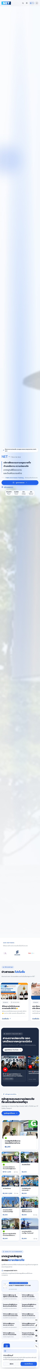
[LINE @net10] (36, 1341)
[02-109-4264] (36, 1346)
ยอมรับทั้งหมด (29, 1364)
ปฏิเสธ (11, 1364)
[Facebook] (36, 1336)
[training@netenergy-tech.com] (36, 1320)
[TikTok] (36, 1325)
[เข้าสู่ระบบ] (36, 3)
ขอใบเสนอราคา (8, 487)
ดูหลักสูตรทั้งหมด (9, 1113)
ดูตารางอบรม (20, 482)
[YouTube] (36, 1330)
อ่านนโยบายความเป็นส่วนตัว (16, 1359)
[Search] (23, 3)
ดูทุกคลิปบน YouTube (12, 1050)
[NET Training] (6, 3)
